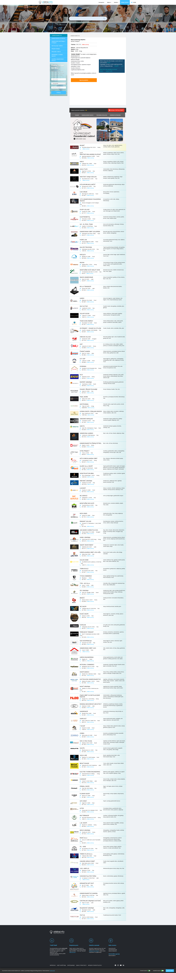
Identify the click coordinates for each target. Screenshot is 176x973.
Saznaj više (52, 970)
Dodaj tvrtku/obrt (116, 110)
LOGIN (134, 2)
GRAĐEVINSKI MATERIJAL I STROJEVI (58, 42)
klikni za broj (85, 44)
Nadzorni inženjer (75, 59)
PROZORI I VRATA (56, 51)
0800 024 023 (72, 952)
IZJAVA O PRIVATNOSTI (81, 965)
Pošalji (59, 92)
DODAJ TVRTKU (125, 2)
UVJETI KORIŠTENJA (61, 965)
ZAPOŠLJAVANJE (71, 965)
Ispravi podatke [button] (83, 80)
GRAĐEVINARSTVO (56, 35)
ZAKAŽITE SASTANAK (94, 951)
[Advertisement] (112, 48)
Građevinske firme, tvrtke (77, 61)
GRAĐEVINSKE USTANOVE (58, 38)
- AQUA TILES (108, 71)
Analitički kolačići (156, 970)
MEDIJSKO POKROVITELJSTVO (95, 965)
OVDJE (108, 62)
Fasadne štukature (75, 68)
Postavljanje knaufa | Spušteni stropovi (81, 64)
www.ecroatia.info (113, 951)
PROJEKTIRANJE (56, 48)
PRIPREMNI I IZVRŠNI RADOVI (57, 55)
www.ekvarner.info (113, 949)
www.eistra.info (112, 948)
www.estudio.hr (112, 955)
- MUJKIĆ (116, 66)
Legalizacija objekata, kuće (77, 69)
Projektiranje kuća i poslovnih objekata (80, 57)
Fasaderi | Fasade (75, 62)
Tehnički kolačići (143, 970)
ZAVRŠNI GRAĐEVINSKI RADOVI (58, 59)
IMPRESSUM (52, 965)
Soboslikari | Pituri (75, 66)
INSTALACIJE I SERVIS (57, 46)
